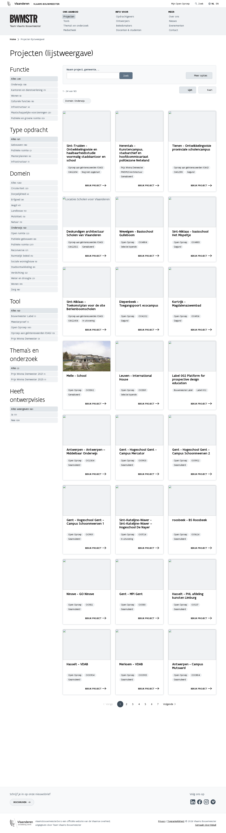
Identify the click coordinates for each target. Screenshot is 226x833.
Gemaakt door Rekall (205, 824)
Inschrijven (19, 802)
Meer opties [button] (200, 75)
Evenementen (176, 25)
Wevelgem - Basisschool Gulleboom (136, 233)
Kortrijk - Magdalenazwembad (186, 303)
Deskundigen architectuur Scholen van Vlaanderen (85, 233)
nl (213, 3)
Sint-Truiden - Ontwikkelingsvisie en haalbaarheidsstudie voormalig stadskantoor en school (86, 153)
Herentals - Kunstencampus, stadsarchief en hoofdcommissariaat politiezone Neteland (134, 153)
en (217, 3)
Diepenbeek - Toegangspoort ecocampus (138, 303)
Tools (66, 20)
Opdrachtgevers (125, 16)
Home (13, 39)
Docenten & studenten (128, 30)
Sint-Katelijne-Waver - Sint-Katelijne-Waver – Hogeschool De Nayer (135, 523)
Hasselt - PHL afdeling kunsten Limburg (187, 596)
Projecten (68, 16)
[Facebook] (199, 802)
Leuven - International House (135, 377)
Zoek (200, 3)
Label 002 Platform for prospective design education (188, 379)
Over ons (174, 16)
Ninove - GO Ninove (80, 594)
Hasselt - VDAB (77, 664)
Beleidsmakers (124, 25)
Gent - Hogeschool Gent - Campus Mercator (138, 451)
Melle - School (76, 376)
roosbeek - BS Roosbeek (189, 520)
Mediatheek (69, 30)
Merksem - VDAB (131, 664)
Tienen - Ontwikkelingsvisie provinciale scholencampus (191, 147)
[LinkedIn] (193, 802)
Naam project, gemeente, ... (83, 69)
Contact (173, 30)
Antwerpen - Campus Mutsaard (187, 666)
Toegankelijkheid (175, 821)
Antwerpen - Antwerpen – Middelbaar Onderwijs (86, 451)
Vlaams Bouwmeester (46, 4)
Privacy (162, 821)
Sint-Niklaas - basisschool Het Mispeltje (190, 233)
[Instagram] (206, 802)
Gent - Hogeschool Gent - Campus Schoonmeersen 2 (191, 451)
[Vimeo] (213, 802)
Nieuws (173, 20)
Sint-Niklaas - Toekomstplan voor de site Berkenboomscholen (86, 305)
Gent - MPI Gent (131, 594)
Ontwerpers (123, 20)
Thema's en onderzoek (76, 25)
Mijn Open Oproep (180, 3)
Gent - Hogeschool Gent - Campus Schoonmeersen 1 (85, 522)
